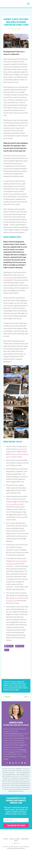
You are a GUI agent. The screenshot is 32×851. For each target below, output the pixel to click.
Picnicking (25, 687)
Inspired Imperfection (12, 4)
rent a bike (18, 598)
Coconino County (17, 685)
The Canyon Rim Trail (13, 504)
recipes (11, 752)
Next (26, 697)
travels (22, 745)
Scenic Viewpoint (13, 683)
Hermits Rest (8, 278)
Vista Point (12, 689)
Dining (24, 685)
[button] (28, 4)
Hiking (20, 687)
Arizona (10, 685)
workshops (13, 756)
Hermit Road (21, 449)
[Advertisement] (16, 12)
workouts (23, 749)
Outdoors (5, 683)
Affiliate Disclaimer (15, 848)
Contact (23, 848)
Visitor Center (22, 683)
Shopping (5, 689)
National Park (20, 681)
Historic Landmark (11, 681)
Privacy (9, 848)
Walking (17, 689)
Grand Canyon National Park (10, 687)
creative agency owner (16, 733)
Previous (7, 697)
